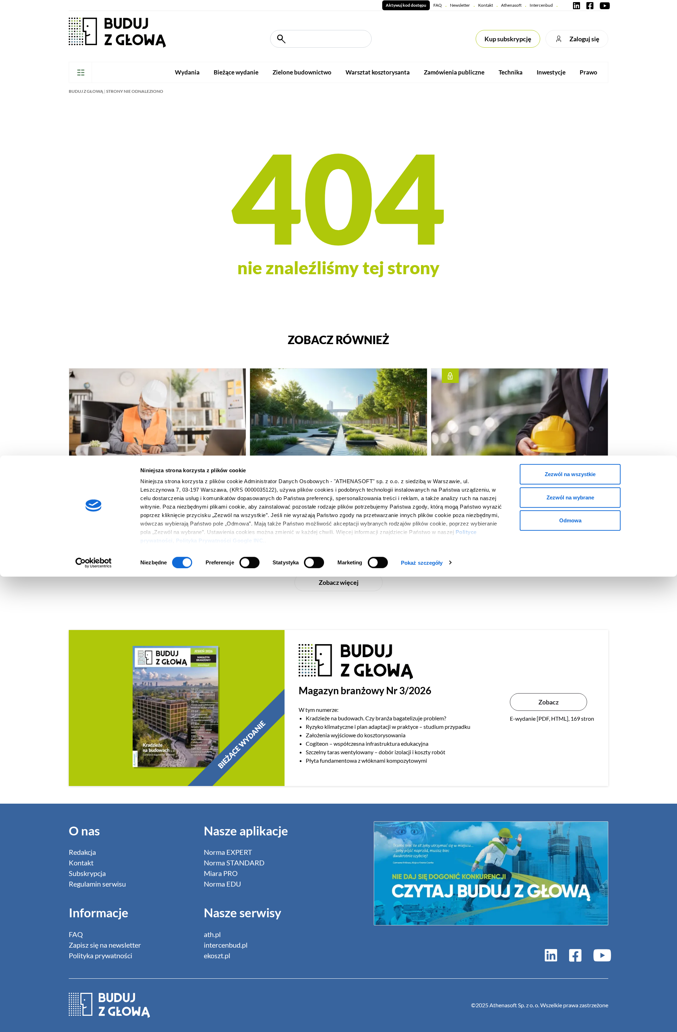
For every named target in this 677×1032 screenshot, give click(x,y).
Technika (511, 72)
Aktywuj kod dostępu (406, 5)
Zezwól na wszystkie (570, 474)
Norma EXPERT (228, 852)
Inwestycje (551, 72)
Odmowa (570, 520)
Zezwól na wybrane (570, 497)
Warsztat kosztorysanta (378, 72)
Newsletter (460, 5)
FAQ (437, 5)
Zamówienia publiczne (454, 72)
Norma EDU (222, 884)
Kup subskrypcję (507, 39)
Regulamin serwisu (97, 884)
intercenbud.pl (226, 945)
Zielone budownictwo (302, 72)
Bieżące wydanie (236, 72)
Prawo (588, 72)
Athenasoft (511, 5)
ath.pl (212, 934)
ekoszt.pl (217, 955)
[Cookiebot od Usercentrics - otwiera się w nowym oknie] (93, 562)
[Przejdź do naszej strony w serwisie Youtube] (603, 5)
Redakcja (82, 852)
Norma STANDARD (234, 862)
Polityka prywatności (100, 955)
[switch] (249, 562)
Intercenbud (541, 5)
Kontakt (485, 5)
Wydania (187, 72)
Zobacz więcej (339, 582)
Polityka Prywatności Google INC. (220, 541)
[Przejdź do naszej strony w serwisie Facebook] (590, 5)
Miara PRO (221, 873)
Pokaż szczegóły (422, 562)
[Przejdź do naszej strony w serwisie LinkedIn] (576, 5)
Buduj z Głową (86, 91)
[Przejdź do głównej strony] (117, 32)
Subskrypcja (87, 873)
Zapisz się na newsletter (105, 945)
